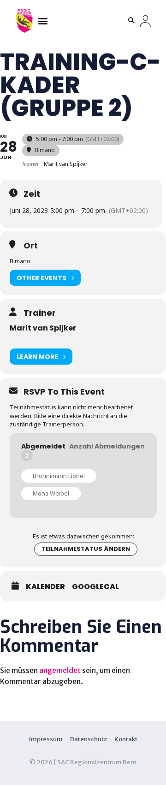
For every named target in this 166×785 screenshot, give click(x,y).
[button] (42, 20)
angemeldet (60, 670)
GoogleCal (95, 587)
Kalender (45, 587)
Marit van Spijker (43, 328)
